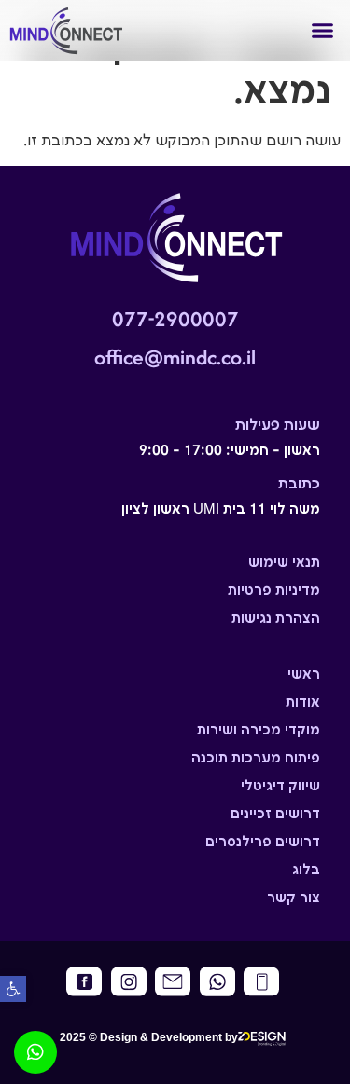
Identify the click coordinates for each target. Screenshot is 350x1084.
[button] (13, 989)
